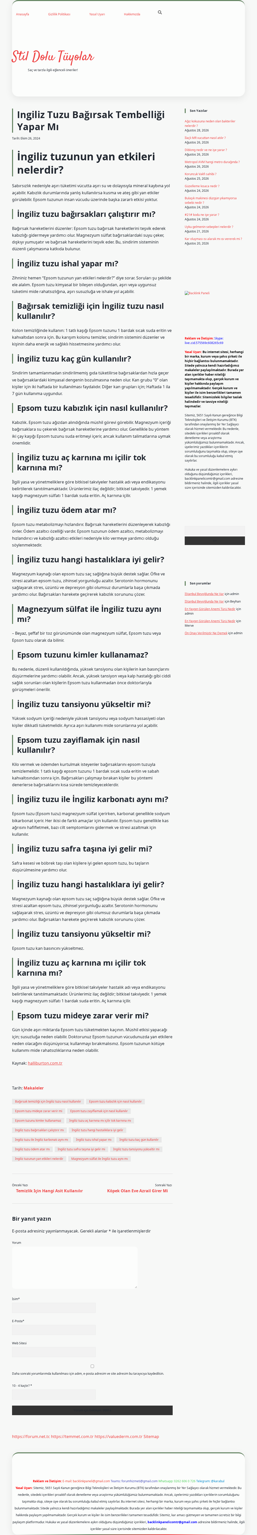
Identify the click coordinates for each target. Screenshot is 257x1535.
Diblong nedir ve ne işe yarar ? (206, 150)
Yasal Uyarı (97, 14)
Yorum (16, 1243)
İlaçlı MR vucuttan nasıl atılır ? (205, 138)
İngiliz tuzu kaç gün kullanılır (139, 1139)
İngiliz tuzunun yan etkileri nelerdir (39, 1159)
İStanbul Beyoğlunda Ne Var (204, 594)
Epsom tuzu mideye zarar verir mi (38, 1111)
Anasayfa (22, 14)
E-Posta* (18, 1321)
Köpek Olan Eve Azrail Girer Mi (137, 1191)
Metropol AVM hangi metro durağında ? (212, 162)
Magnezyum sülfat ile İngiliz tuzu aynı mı (99, 1159)
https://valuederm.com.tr (119, 1436)
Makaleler (34, 1088)
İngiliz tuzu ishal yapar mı (93, 1139)
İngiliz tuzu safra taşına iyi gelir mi (81, 1149)
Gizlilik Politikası (59, 14)
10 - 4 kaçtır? (22, 1385)
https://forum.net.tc (31, 1436)
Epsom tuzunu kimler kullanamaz (38, 1120)
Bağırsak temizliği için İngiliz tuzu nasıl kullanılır (48, 1101)
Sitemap (151, 1436)
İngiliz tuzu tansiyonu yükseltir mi (136, 1149)
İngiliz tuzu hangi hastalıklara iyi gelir (97, 1130)
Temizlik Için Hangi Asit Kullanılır (49, 1191)
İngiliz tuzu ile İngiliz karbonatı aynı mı (41, 1139)
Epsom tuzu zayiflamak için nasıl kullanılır (99, 1111)
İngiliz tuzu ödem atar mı (32, 1149)
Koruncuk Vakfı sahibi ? (200, 174)
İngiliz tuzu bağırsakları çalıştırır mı (39, 1130)
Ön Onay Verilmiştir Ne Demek (206, 633)
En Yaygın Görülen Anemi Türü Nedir (210, 609)
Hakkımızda (132, 14)
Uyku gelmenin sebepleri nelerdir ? (209, 227)
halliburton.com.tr (45, 1063)
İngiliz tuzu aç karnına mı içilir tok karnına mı (100, 1120)
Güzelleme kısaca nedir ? (202, 186)
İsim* (16, 1299)
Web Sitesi (19, 1343)
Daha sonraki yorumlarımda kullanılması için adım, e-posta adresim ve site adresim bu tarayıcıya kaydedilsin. (88, 1373)
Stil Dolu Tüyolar (52, 57)
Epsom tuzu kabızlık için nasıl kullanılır (115, 1101)
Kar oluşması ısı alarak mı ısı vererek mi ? (213, 239)
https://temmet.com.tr (72, 1436)
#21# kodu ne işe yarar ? (202, 215)
